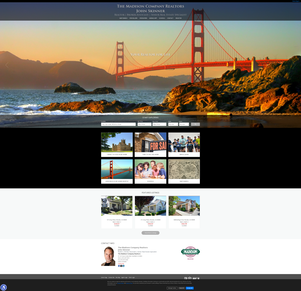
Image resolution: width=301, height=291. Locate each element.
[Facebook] (119, 266)
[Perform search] (195, 124)
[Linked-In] (123, 266)
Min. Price (140, 121)
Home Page (104, 277)
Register (178, 18)
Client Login (132, 277)
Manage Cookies (172, 288)
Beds (169, 121)
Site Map (118, 277)
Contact (170, 18)
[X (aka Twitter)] (121, 266)
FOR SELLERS (133, 18)
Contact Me (121, 263)
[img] (117, 144)
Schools (162, 18)
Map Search (123, 18)
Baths (180, 121)
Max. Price (155, 121)
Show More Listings (150, 233)
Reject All (182, 288)
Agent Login (124, 277)
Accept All (189, 288)
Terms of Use (129, 283)
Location (103, 121)
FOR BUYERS (143, 18)
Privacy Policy (120, 283)
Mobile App (153, 18)
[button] (4, 287)
